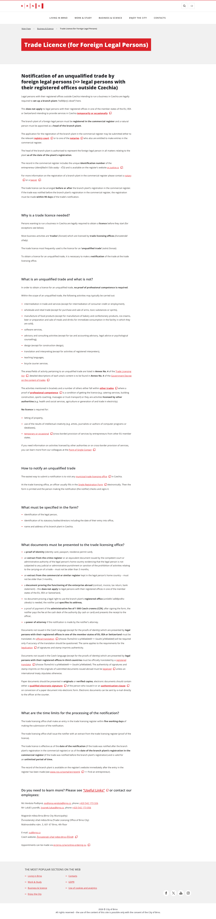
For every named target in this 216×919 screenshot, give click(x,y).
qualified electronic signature (46, 685)
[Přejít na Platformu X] (173, 893)
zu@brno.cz (35, 832)
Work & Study (83, 17)
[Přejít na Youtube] (181, 893)
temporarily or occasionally (92, 113)
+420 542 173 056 (81, 807)
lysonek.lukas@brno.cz (52, 807)
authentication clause (113, 685)
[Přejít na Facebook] (166, 893)
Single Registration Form (90, 484)
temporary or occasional (36, 433)
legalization (27, 647)
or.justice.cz (113, 167)
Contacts (160, 17)
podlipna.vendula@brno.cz (57, 803)
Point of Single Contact (80, 449)
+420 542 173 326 (88, 803)
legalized (107, 668)
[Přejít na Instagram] (188, 893)
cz (192, 6)
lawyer (33, 179)
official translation (45, 638)
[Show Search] (184, 6)
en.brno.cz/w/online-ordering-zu (69, 844)
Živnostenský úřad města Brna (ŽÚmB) (55, 836)
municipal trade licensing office (91, 476)
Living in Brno (59, 17)
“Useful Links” (94, 790)
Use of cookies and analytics (82, 887)
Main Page (26, 28)
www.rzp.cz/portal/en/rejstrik (65, 771)
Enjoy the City (138, 17)
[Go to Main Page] (32, 6)
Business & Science (110, 17)
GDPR (71, 881)
